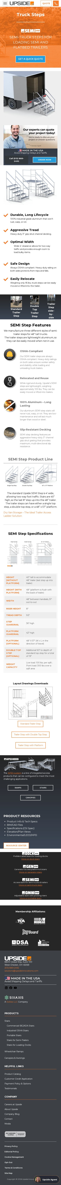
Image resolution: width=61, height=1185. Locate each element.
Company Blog (12, 1114)
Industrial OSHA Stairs (18, 1030)
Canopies (30, 798)
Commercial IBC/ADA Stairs (20, 1025)
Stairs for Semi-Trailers (18, 1040)
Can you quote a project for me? (21, 1150)
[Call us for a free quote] (56, 3)
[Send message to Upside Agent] (55, 1175)
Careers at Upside (13, 1104)
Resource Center (16, 845)
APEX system (14, 773)
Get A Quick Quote (30, 59)
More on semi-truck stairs (30, 885)
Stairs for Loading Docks (19, 1045)
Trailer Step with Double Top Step (30, 734)
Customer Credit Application (18, 1079)
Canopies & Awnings (15, 1058)
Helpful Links (14, 1066)
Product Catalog (13, 1074)
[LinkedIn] (6, 988)
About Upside (11, 1109)
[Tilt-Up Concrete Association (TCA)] (20, 921)
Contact (8, 1119)
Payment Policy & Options (18, 1083)
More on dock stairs (30, 859)
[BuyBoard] (30, 932)
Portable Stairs (14, 1035)
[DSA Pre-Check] (20, 943)
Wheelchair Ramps (14, 1051)
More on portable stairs (30, 898)
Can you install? (13, 1166)
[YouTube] (15, 988)
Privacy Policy (46, 1182)
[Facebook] (10, 988)
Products (12, 1013)
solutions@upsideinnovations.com (21, 971)
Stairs (43, 788)
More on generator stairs (30, 872)
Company (11, 1096)
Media (8, 1123)
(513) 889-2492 (12, 968)
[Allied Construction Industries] (43, 943)
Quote (46, 3)
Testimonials (11, 1088)
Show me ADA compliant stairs (21, 1158)
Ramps (18, 788)
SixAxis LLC (12, 1002)
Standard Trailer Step (30, 724)
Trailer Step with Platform (30, 745)
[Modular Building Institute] (40, 921)
